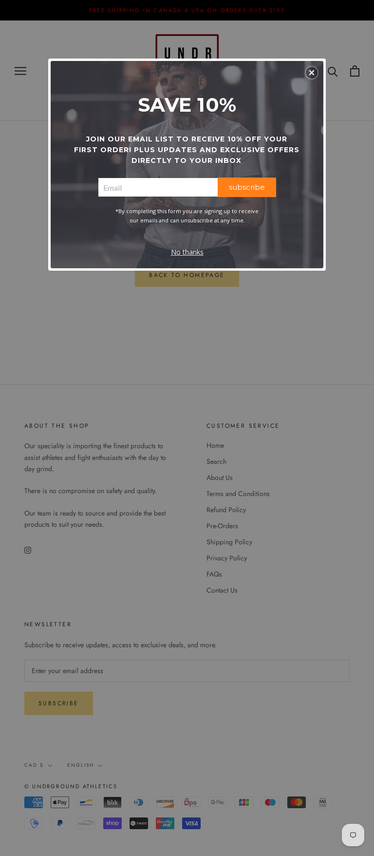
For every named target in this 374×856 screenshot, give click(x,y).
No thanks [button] (187, 252)
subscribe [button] (247, 187)
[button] (312, 73)
